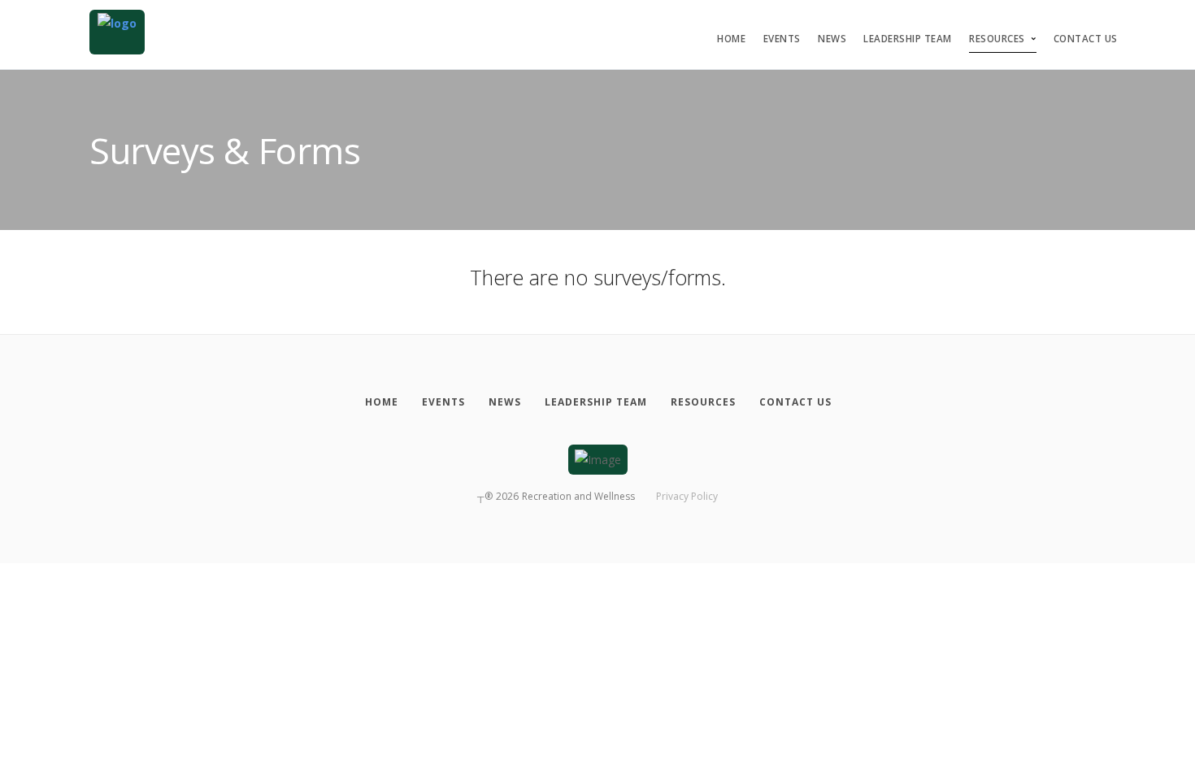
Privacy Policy (687, 496)
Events (782, 39)
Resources (997, 39)
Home (731, 39)
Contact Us (1086, 39)
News (832, 39)
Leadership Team (907, 39)
